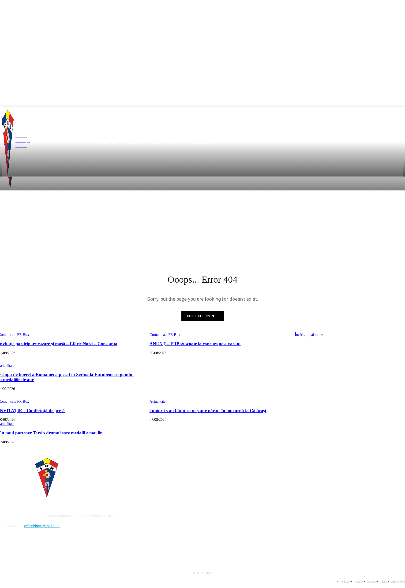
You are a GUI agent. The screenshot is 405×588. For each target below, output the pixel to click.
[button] (401, 142)
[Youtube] (15, 547)
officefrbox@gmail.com (42, 526)
